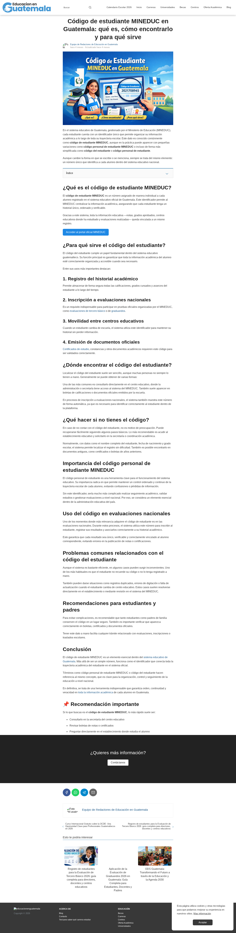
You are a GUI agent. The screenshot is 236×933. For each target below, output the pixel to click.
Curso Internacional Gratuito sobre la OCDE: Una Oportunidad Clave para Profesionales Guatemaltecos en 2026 (90, 826)
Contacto (63, 916)
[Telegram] (84, 792)
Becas (183, 7)
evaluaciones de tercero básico (87, 311)
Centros (195, 7)
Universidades (167, 7)
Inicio (139, 7)
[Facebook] (66, 792)
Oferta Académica (213, 7)
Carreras (151, 7)
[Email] (93, 792)
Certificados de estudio (76, 349)
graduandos (118, 311)
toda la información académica (95, 692)
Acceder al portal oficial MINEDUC (85, 232)
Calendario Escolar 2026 (119, 7)
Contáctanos (118, 762)
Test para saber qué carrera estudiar (75, 920)
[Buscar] (90, 7)
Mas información (202, 913)
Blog (229, 7)
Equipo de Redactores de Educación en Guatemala (94, 44)
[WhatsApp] (75, 792)
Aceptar (203, 922)
